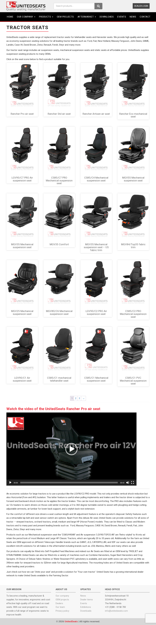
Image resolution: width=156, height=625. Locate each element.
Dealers (59, 603)
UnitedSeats (71, 621)
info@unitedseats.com (116, 610)
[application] (71, 449)
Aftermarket (86, 16)
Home (10, 16)
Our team (60, 607)
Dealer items (86, 599)
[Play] (10, 482)
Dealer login (141, 6)
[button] (71, 449)
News (133, 16)
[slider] (69, 482)
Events (121, 16)
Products (45, 16)
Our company (25, 16)
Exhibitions (85, 607)
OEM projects (62, 599)
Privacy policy (62, 610)
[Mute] (127, 482)
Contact (145, 16)
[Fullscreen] (132, 482)
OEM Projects (65, 16)
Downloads (107, 16)
